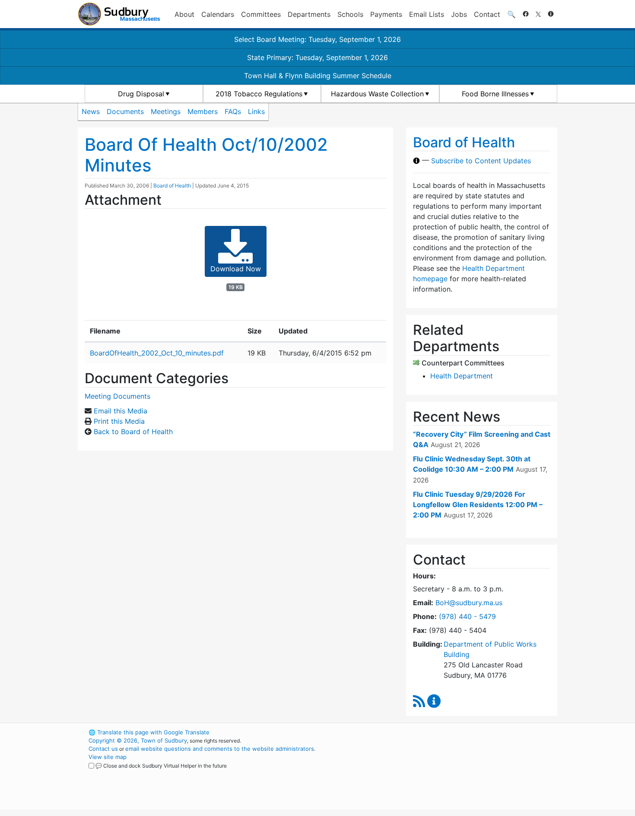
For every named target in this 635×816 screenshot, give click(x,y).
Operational (455, 773)
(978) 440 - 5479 (467, 616)
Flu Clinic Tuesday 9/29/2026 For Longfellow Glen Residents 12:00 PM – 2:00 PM (478, 504)
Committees (261, 14)
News (91, 111)
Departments (309, 14)
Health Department (461, 375)
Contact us (103, 748)
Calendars (217, 14)
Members (202, 111)
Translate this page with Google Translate (149, 732)
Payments (386, 14)
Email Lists (426, 14)
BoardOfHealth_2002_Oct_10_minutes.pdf (157, 353)
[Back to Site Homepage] (119, 14)
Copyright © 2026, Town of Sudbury (138, 740)
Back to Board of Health (133, 431)
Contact (487, 14)
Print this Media (119, 421)
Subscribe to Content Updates (481, 160)
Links (256, 111)
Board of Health (172, 185)
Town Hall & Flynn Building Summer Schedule (317, 75)
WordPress (440, 732)
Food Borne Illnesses (495, 93)
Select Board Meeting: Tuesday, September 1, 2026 (317, 39)
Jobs (459, 14)
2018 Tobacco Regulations (259, 93)
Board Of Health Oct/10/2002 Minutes (206, 155)
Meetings (166, 111)
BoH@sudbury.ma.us (468, 602)
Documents (125, 111)
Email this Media (120, 410)
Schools (350, 14)
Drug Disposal (141, 93)
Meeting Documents (117, 396)
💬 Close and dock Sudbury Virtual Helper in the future (161, 765)
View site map (108, 756)
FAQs (233, 111)
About (184, 14)
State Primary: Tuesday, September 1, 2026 (317, 57)
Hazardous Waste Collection (377, 93)
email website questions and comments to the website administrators (219, 748)
